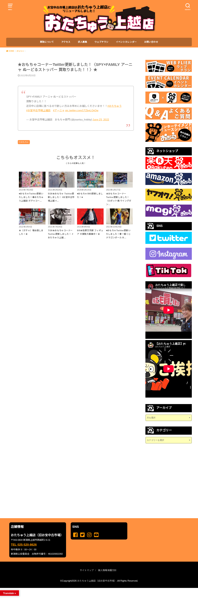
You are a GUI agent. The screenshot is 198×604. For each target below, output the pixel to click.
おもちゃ (25, 142)
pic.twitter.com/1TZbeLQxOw (82, 110)
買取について (47, 42)
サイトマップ (87, 570)
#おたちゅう (115, 106)
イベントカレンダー (126, 42)
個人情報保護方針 (107, 570)
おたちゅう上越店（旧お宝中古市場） (97, 581)
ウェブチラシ (101, 42)
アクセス (65, 42)
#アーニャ (59, 110)
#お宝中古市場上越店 (38, 110)
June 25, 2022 (101, 119)
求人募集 (82, 42)
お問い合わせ (151, 42)
